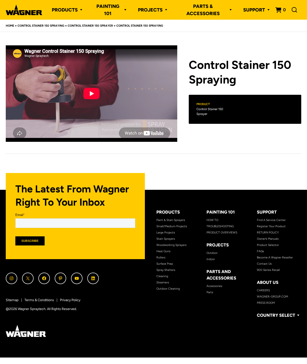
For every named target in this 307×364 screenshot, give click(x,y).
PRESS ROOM (266, 302)
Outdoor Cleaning (168, 288)
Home (10, 25)
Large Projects (165, 232)
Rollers (160, 257)
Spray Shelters (165, 270)
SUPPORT (254, 10)
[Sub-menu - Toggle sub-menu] (80, 10)
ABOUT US (267, 282)
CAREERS (263, 290)
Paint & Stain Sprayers (170, 220)
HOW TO (212, 220)
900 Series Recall (268, 270)
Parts (210, 292)
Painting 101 (107, 9)
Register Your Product (271, 226)
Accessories (214, 286)
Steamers (162, 282)
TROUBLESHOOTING (220, 226)
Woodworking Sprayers (171, 245)
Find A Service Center (271, 220)
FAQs (260, 251)
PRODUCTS (168, 212)
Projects (218, 245)
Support (267, 212)
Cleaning (162, 276)
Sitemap (12, 300)
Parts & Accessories (203, 9)
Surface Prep (164, 263)
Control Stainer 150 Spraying (41, 25)
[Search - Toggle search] (294, 10)
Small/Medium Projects (171, 226)
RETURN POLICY (268, 232)
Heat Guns (163, 251)
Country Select (276, 315)
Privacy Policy (70, 300)
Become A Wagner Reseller (275, 257)
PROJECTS (150, 10)
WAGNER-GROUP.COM (272, 296)
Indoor (211, 259)
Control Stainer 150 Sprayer (90, 25)
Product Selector (268, 245)
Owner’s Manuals (268, 238)
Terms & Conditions (39, 300)
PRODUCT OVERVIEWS (222, 232)
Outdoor (212, 253)
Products (65, 10)
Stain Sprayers (165, 238)
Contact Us (264, 263)
